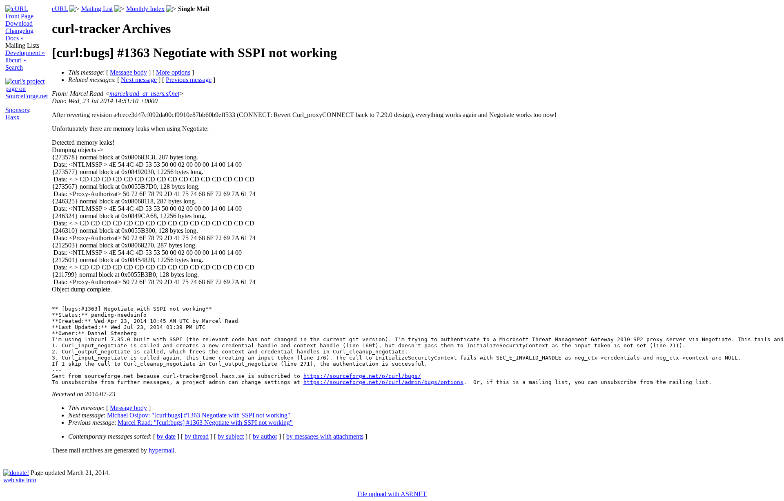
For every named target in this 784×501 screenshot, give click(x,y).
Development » (25, 52)
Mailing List (97, 8)
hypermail (161, 450)
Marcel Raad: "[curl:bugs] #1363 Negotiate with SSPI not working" (205, 422)
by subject (231, 436)
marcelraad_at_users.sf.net (144, 93)
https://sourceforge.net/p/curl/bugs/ (362, 376)
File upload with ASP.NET (392, 493)
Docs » (14, 38)
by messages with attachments (324, 436)
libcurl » (16, 60)
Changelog (19, 30)
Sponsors (17, 109)
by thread (197, 436)
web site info (19, 480)
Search (14, 67)
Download (19, 23)
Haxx (12, 117)
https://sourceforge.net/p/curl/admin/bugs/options (383, 382)
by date (166, 436)
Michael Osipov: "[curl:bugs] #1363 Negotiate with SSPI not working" (198, 415)
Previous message (189, 79)
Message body (128, 72)
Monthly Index (145, 8)
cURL (60, 8)
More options (173, 72)
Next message (139, 79)
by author (265, 436)
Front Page (19, 16)
